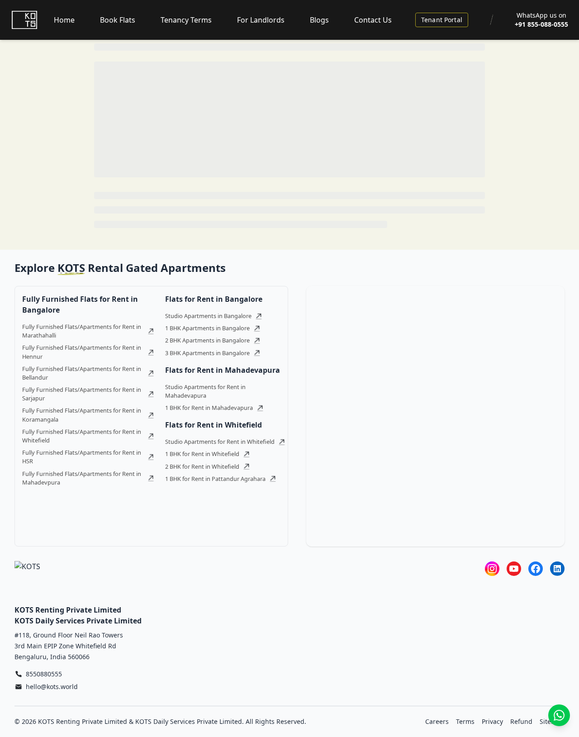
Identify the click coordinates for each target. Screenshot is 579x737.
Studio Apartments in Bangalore (208, 316)
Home (64, 20)
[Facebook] (535, 568)
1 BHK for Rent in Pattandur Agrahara (215, 479)
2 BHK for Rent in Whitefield (202, 466)
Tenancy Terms (186, 20)
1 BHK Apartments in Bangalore (207, 328)
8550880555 (44, 674)
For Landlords (261, 20)
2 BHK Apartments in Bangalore (207, 340)
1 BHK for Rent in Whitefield (202, 454)
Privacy (492, 721)
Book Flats (117, 20)
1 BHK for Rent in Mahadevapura (209, 408)
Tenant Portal (441, 19)
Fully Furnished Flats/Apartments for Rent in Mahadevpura (81, 478)
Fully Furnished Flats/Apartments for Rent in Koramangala (81, 414)
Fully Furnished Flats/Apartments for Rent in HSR (81, 456)
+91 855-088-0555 (541, 24)
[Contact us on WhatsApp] (559, 715)
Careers (437, 721)
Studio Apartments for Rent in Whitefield (220, 441)
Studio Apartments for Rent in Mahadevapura (205, 391)
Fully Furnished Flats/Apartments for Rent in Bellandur (81, 373)
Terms (465, 721)
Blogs (319, 20)
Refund (521, 721)
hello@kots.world (52, 686)
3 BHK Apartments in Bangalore (207, 353)
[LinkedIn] (557, 568)
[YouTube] (514, 568)
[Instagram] (492, 568)
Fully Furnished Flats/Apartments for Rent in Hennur (81, 351)
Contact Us (373, 20)
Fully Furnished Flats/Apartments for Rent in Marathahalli (81, 331)
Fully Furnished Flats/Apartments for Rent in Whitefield (81, 436)
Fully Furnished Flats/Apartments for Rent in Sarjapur (81, 393)
